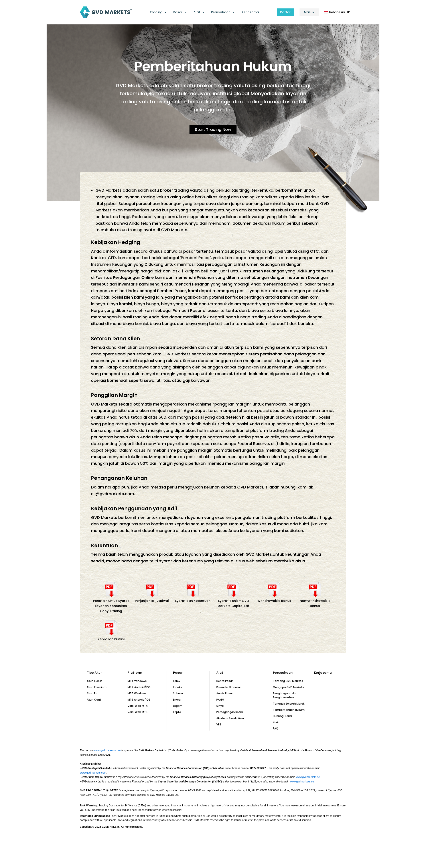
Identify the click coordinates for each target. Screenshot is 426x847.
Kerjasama (250, 12)
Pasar (178, 12)
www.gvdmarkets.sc (308, 777)
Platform (135, 672)
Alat (196, 12)
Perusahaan (221, 12)
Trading (156, 12)
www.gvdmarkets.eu (302, 781)
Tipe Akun (95, 672)
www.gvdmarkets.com (107, 750)
